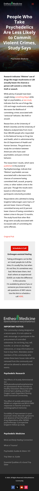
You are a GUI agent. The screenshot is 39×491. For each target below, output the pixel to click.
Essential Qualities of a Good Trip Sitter (17, 463)
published (8, 166)
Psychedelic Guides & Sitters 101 (17, 451)
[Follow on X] (17, 487)
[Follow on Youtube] (21, 487)
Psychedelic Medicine (19, 59)
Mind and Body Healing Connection (18, 440)
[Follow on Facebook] (13, 487)
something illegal (22, 97)
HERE (21, 296)
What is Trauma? (11, 445)
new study (27, 100)
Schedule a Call (19, 248)
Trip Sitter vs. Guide (12, 456)
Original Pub (9, 236)
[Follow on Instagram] (26, 487)
